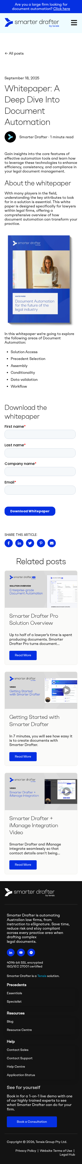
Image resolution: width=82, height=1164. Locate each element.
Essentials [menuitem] (14, 993)
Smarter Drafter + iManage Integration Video (33, 825)
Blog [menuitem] (10, 1021)
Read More (23, 655)
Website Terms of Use (56, 1151)
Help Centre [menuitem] (16, 1067)
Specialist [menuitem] (14, 1002)
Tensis (41, 976)
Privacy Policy (25, 1151)
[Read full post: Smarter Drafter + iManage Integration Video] (41, 791)
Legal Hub (67, 1155)
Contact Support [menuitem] (20, 1058)
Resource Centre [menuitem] (19, 1030)
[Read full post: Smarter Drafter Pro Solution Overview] (41, 589)
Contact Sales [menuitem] (17, 1050)
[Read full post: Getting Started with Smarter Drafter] (41, 690)
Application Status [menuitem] (21, 1075)
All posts (16, 53)
